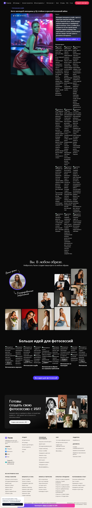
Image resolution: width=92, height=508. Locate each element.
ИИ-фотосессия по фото (62, 442)
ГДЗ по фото (42, 460)
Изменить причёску (27, 487)
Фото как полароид (43, 481)
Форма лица (25, 485)
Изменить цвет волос (27, 489)
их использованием (15, 501)
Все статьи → (59, 450)
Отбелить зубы (9, 493)
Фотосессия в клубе (18, 8)
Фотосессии (50, 3)
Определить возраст (44, 462)
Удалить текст (8, 489)
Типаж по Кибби (43, 450)
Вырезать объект (9, 485)
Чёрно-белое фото (43, 483)
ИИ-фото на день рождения (62, 479)
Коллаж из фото (43, 457)
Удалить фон (42, 444)
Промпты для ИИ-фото (27, 444)
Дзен (8, 454)
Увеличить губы (26, 493)
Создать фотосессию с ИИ (19, 422)
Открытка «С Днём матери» (62, 484)
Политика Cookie (77, 456)
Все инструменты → (44, 467)
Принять (12, 504)
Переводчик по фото (77, 483)
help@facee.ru (76, 440)
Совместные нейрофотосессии (60, 445)
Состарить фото (43, 485)
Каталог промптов (27, 3)
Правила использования (79, 450)
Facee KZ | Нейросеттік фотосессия (9, 462)
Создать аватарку (43, 448)
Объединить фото (43, 464)
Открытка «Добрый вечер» (62, 488)
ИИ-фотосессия (26, 440)
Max (8, 456)
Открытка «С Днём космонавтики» (60, 491)
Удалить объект (9, 487)
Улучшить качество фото (45, 441)
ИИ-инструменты (39, 3)
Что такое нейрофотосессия (63, 440)
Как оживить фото (60, 448)
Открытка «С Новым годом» (62, 494)
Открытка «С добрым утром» (63, 486)
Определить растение (77, 487)
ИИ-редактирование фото (45, 446)
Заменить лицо (43, 455)
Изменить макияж (26, 491)
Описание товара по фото (78, 485)
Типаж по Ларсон (26, 481)
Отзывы (62, 3)
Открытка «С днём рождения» (60, 482)
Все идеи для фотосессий (46, 378)
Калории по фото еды (77, 489)
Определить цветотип (44, 453)
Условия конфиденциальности (78, 447)
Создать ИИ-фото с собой (67, 39)
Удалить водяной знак (10, 491)
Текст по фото (75, 481)
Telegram (9, 448)
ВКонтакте (9, 451)
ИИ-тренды (16, 3)
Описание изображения (78, 479)
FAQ (67, 3)
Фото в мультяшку (43, 479)
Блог (57, 3)
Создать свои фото (82, 3)
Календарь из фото (43, 491)
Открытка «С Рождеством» (62, 496)
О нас (71, 3)
